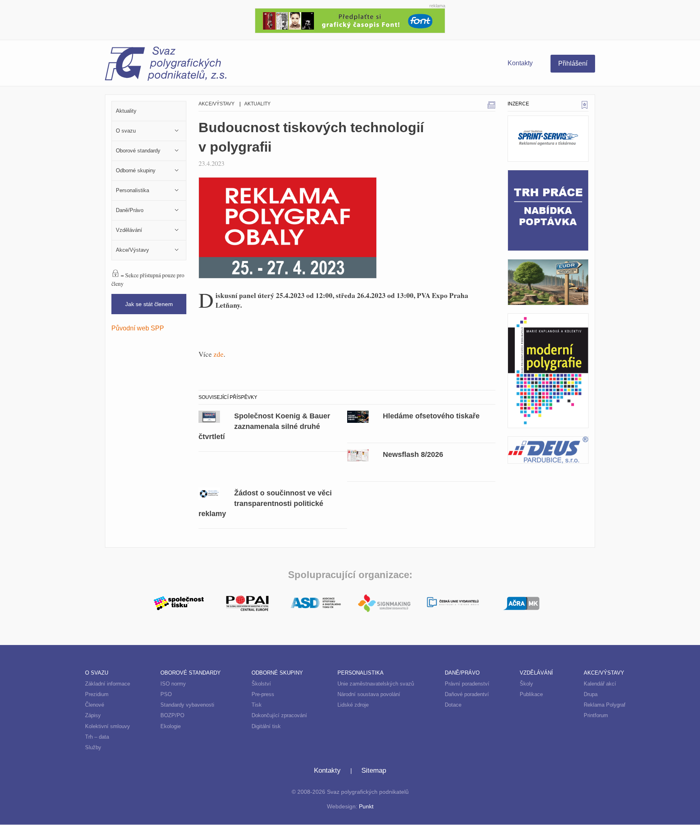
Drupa (591, 694)
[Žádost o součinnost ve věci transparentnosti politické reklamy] (209, 493)
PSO (166, 694)
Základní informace (107, 684)
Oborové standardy (190, 673)
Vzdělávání (536, 673)
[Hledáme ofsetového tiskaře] (358, 415)
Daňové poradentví (467, 694)
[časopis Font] (350, 19)
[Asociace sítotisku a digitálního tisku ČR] (316, 603)
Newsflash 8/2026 (413, 454)
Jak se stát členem (149, 304)
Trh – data (97, 737)
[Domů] (227, 65)
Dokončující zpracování (279, 715)
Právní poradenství (467, 684)
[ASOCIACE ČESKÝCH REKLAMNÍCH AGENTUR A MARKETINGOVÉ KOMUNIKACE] (521, 602)
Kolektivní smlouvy (107, 726)
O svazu (96, 673)
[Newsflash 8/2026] (358, 454)
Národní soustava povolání (368, 694)
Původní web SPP (137, 328)
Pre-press (263, 694)
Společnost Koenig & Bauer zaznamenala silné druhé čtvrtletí (264, 426)
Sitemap (373, 770)
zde (218, 354)
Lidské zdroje (353, 705)
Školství (261, 684)
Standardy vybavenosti (187, 705)
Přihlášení (572, 63)
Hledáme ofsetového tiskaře (431, 415)
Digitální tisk (266, 726)
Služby (93, 747)
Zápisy (93, 715)
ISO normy (173, 684)
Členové (94, 705)
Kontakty (520, 63)
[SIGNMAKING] (384, 603)
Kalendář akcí (600, 684)
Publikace (531, 694)
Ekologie (170, 726)
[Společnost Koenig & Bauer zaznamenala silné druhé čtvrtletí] (209, 415)
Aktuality (257, 104)
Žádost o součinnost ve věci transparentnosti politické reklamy (265, 503)
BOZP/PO (172, 715)
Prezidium (97, 694)
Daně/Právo (462, 673)
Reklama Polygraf (604, 705)
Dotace (453, 705)
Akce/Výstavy (216, 104)
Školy (526, 684)
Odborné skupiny (277, 673)
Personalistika (360, 673)
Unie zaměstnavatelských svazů (375, 684)
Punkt (366, 807)
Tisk (257, 705)
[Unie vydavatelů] (453, 603)
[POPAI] (247, 602)
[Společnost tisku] (179, 602)
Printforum (596, 715)
